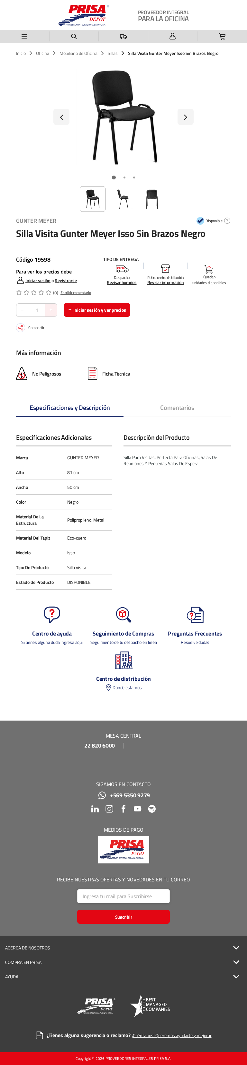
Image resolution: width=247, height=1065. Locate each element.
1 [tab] (114, 177)
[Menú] (25, 36)
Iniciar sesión (37, 280)
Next (186, 117)
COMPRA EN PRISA (23, 962)
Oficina (42, 53)
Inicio (21, 53)
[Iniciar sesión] (173, 36)
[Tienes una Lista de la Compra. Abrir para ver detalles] (222, 36)
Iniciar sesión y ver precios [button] (99, 310)
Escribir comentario (75, 293)
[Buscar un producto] (74, 36)
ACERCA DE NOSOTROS (27, 948)
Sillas (113, 53)
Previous (61, 117)
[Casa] (83, 15)
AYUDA (11, 977)
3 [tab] (134, 177)
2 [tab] (124, 177)
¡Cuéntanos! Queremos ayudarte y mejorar (172, 1035)
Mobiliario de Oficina (78, 53)
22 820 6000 (99, 745)
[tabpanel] (123, 117)
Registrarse (66, 280)
